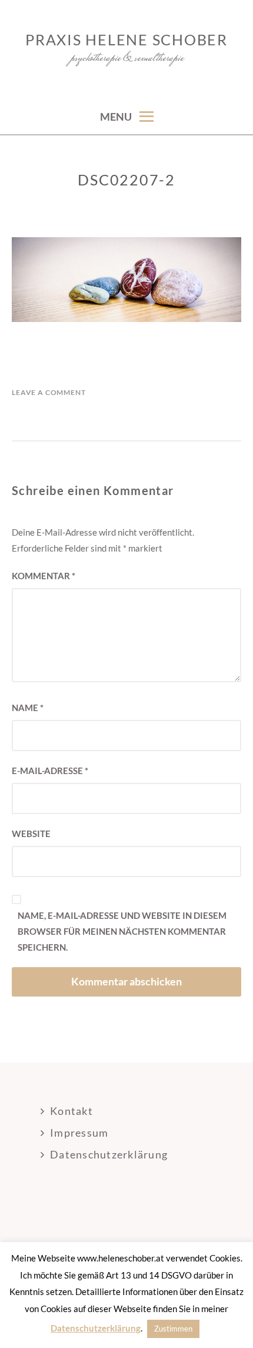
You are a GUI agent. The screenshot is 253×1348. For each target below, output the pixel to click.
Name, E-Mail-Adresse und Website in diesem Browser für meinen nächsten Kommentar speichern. (122, 931)
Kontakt (71, 1110)
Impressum (79, 1132)
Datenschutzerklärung (109, 1154)
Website (31, 833)
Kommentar (43, 575)
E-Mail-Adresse (50, 770)
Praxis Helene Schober (126, 39)
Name (28, 707)
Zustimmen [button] (173, 1328)
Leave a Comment (49, 392)
